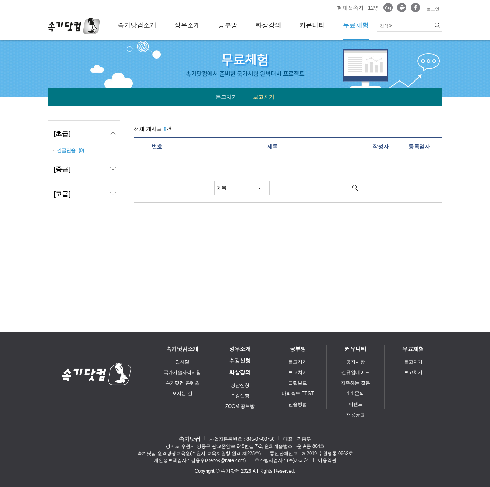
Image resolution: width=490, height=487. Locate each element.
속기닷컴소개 (137, 25)
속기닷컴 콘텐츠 (182, 383)
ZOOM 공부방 (240, 406)
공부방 (227, 25)
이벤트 (356, 404)
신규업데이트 (355, 372)
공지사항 (355, 362)
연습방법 (297, 404)
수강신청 (240, 360)
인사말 (182, 362)
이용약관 (327, 460)
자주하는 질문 (355, 383)
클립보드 (297, 383)
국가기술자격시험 (182, 372)
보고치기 (263, 97)
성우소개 (187, 25)
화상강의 (268, 25)
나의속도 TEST (298, 393)
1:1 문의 (355, 393)
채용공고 (355, 414)
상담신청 (240, 385)
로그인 (433, 8)
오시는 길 (182, 393)
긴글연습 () (70, 150)
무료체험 (356, 25)
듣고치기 (226, 97)
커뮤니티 (312, 25)
